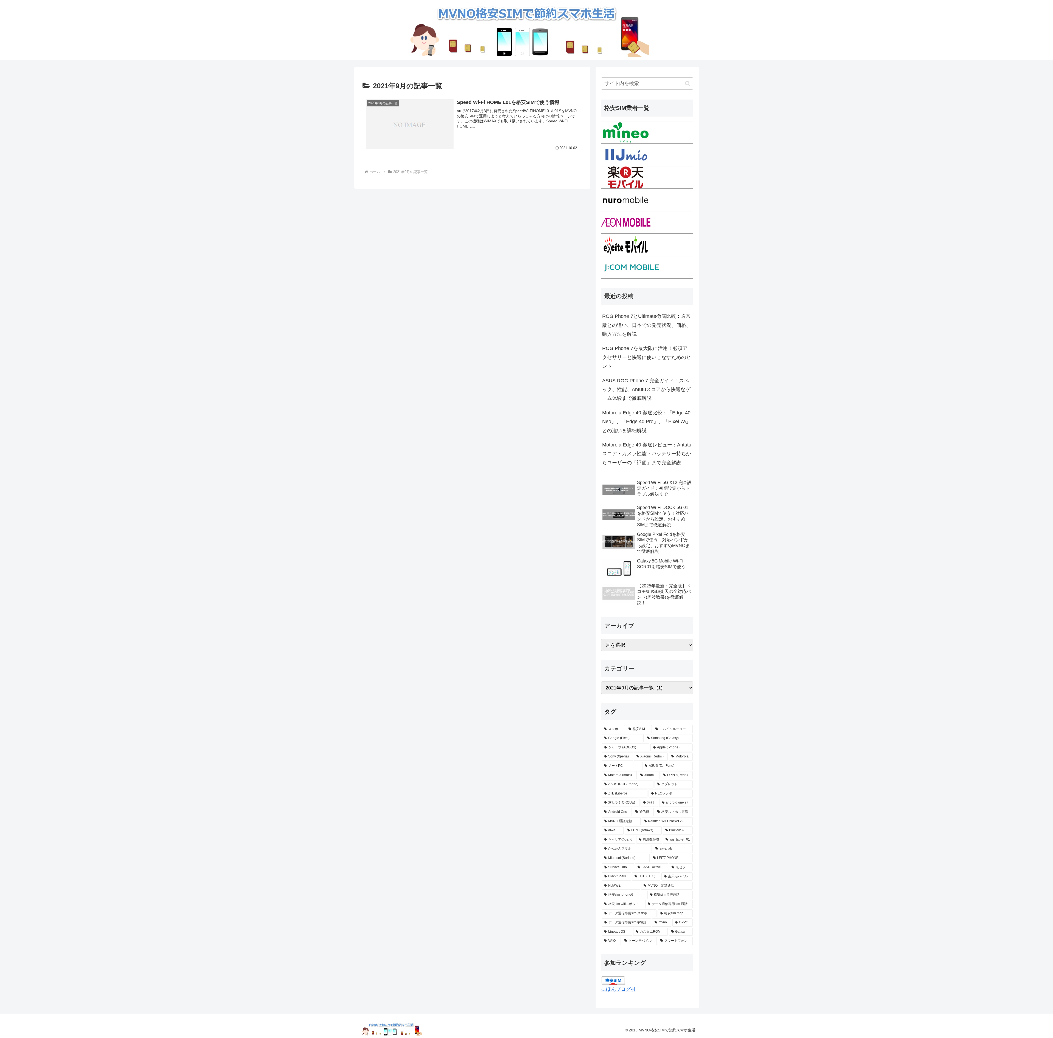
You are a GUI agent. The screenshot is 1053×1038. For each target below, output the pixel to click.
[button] (687, 83)
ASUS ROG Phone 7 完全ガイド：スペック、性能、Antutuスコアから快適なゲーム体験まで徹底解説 (646, 389)
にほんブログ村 (618, 989)
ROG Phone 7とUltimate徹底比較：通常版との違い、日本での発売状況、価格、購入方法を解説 (646, 325)
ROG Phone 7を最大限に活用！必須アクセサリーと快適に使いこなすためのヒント (646, 357)
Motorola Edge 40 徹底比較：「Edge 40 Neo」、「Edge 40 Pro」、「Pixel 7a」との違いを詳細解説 (646, 421)
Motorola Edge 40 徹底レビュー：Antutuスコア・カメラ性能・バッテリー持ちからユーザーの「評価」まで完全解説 (646, 453)
